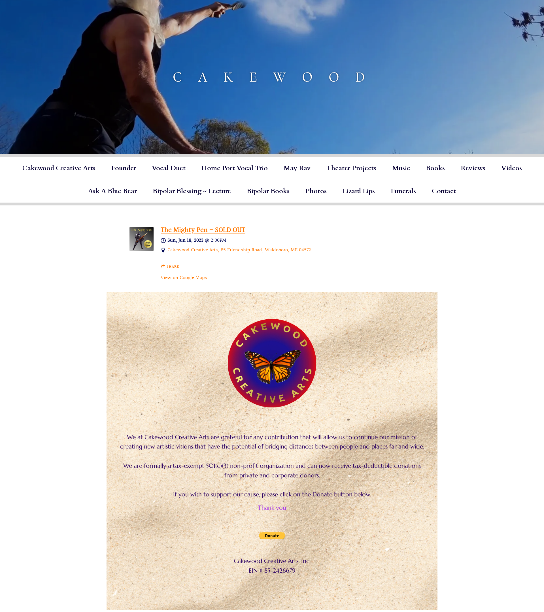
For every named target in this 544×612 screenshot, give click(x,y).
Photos (316, 191)
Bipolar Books (268, 191)
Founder (123, 168)
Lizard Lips (359, 191)
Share (173, 267)
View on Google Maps (184, 278)
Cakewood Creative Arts (58, 168)
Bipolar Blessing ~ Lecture (192, 191)
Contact (444, 191)
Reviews (473, 168)
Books (435, 168)
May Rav (297, 168)
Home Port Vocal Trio (234, 168)
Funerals (403, 191)
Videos (511, 168)
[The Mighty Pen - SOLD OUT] (141, 249)
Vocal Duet (169, 168)
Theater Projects (351, 168)
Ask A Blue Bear (112, 191)
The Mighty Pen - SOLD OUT (203, 230)
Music (401, 168)
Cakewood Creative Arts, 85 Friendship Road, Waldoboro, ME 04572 (239, 250)
